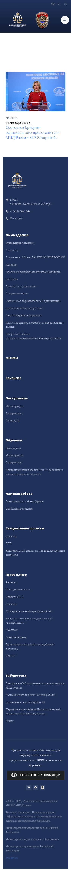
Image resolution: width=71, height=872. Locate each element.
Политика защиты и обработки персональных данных (34, 325)
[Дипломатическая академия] (17, 19)
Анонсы (11, 582)
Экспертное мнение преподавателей (29, 611)
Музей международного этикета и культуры (33, 272)
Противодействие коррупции (24, 308)
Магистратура (14, 406)
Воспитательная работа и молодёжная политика (30, 646)
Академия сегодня (17, 293)
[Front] (17, 180)
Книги (10, 721)
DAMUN (10, 656)
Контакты (16, 218)
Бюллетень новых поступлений (25, 702)
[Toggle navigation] (65, 20)
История (11, 265)
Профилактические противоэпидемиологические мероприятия (33, 336)
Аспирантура (14, 413)
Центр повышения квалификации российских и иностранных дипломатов (34, 472)
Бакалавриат (13, 448)
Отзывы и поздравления (21, 286)
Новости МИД (14, 597)
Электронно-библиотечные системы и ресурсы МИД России (35, 685)
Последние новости (18, 589)
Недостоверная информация (24, 315)
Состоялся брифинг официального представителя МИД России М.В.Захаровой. (32, 132)
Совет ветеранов (16, 637)
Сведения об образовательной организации (33, 301)
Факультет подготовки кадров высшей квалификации (29, 621)
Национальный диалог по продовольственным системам (35, 553)
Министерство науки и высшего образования (32, 839)
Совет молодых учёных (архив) (25, 501)
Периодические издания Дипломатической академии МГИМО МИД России (33, 711)
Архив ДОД (13, 420)
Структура (12, 250)
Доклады (11, 536)
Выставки (12, 630)
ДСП (8, 543)
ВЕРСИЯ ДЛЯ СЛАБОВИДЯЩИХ (40, 775)
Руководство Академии (20, 243)
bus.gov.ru (12, 857)
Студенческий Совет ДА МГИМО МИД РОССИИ (35, 257)
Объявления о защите (19, 509)
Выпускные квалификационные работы (30, 695)
